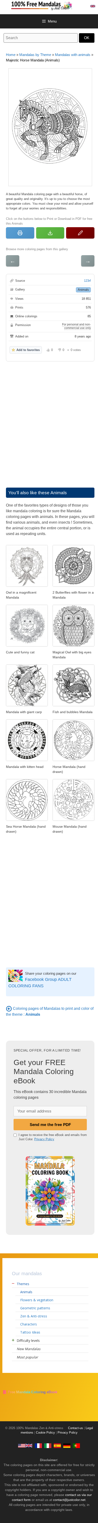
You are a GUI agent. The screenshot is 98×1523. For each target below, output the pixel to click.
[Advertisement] (49, 420)
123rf (87, 280)
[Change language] (92, 6)
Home (10, 55)
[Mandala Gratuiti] (47, 1445)
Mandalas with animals (72, 55)
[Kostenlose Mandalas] (66, 1445)
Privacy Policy (44, 1139)
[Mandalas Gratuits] (38, 1445)
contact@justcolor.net (69, 1500)
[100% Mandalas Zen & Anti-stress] (54, 6)
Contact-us (75, 1428)
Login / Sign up (82, 6)
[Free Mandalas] (25, 1445)
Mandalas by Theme (35, 55)
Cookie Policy (45, 1432)
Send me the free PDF (50, 1124)
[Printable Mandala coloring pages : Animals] (9, 1008)
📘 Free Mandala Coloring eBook (29, 1392)
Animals (83, 289)
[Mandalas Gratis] (57, 1445)
